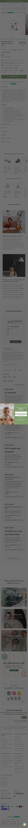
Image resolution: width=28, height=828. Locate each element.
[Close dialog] (27, 404)
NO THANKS (21, 417)
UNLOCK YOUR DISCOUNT (21, 415)
